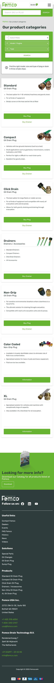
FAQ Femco (7, 531)
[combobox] (27, 37)
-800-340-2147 (10, 623)
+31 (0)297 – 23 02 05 (12, 652)
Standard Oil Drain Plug (12, 576)
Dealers (5, 524)
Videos (5, 542)
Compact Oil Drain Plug (12, 579)
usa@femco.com (9, 626)
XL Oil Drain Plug (9, 593)
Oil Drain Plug (8, 561)
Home (5, 21)
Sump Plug (6, 564)
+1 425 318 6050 (10, 619)
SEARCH (27, 55)
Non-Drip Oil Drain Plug (12, 590)
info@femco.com (10, 655)
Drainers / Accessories (12, 586)
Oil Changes (7, 557)
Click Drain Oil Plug (10, 583)
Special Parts (7, 554)
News (4, 538)
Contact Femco (8, 521)
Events (5, 528)
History (5, 535)
